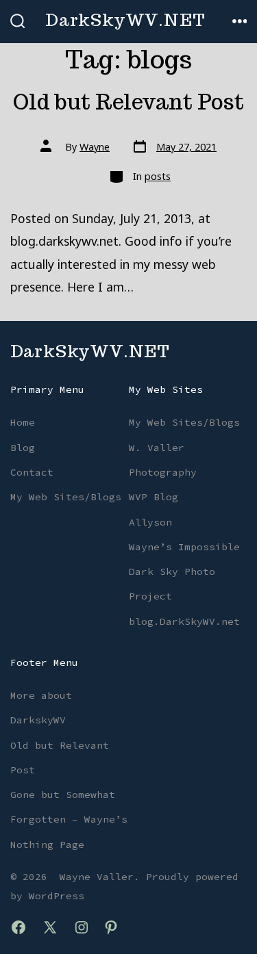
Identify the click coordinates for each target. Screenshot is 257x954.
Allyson (150, 522)
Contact (31, 472)
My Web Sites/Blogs (65, 497)
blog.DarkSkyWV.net (184, 621)
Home (22, 422)
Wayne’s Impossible (184, 547)
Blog (22, 447)
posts (158, 176)
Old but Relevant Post (128, 102)
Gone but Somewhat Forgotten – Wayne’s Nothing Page (68, 819)
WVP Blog (153, 497)
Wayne (94, 146)
